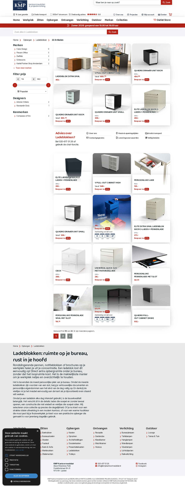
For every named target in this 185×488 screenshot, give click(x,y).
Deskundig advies (78, 14)
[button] (21, 481)
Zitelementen (47, 454)
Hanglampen (127, 440)
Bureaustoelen (48, 436)
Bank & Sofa (47, 447)
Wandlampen (127, 443)
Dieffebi (19, 56)
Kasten (72, 432)
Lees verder (19, 450)
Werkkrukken (47, 450)
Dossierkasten (75, 443)
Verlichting (82, 20)
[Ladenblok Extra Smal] (72, 58)
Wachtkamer (100, 443)
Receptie (99, 432)
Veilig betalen (153, 138)
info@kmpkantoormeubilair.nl (109, 466)
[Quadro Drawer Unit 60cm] (151, 56)
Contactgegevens (96, 138)
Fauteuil (45, 443)
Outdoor (96, 20)
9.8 (98, 14)
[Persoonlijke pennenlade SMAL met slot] (72, 298)
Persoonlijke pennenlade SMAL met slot (69, 317)
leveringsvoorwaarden (101, 483)
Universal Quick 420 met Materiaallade (106, 269)
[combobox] (31, 91)
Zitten (40, 20)
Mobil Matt (101, 303)
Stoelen (45, 440)
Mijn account (149, 15)
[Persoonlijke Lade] (151, 169)
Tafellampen (127, 436)
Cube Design (21, 49)
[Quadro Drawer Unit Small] (112, 99)
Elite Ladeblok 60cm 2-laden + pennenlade (146, 110)
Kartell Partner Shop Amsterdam (29, 63)
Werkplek (28, 20)
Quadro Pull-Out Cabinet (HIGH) (144, 317)
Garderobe (99, 436)
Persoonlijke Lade (144, 180)
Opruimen (73, 436)
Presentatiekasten (76, 447)
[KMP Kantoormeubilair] (20, 6)
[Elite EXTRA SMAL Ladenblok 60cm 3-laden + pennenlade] (151, 213)
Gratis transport (40, 14)
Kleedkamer (100, 440)
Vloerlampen (127, 447)
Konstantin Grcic (22, 106)
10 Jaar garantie (21, 14)
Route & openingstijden (128, 133)
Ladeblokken (41, 40)
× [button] (37, 431)
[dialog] (21, 456)
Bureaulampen (128, 432)
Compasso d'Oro (23, 116)
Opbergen (52, 20)
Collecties (121, 20)
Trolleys (72, 454)
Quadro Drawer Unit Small (109, 112)
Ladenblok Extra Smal (68, 76)
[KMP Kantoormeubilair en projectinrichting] (36, 6)
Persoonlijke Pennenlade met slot (145, 275)
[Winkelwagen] (170, 15)
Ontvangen (67, 20)
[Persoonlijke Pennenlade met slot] (151, 258)
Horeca (98, 447)
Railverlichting (127, 454)
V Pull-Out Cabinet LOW (107, 73)
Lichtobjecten (127, 450)
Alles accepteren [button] (21, 476)
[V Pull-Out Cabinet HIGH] (112, 163)
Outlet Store (163, 20)
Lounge (151, 432)
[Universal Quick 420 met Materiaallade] (112, 257)
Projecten (133, 15)
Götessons (20, 60)
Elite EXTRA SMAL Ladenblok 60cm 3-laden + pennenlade (149, 227)
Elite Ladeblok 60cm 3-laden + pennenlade (68, 179)
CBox (58, 271)
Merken (109, 20)
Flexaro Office (22, 53)
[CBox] (72, 260)
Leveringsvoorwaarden (128, 138)
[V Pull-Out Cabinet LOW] (112, 59)
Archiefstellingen (76, 440)
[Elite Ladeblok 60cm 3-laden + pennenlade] (72, 167)
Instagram (142, 466)
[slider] (15, 85)
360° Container (103, 220)
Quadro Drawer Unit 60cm (148, 71)
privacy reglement (120, 483)
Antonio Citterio (22, 102)
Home (16, 20)
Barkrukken (47, 432)
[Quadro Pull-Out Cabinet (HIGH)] (151, 295)
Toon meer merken (23, 68)
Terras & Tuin (153, 436)
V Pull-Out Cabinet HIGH (108, 183)
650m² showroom (59, 14)
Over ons (119, 15)
